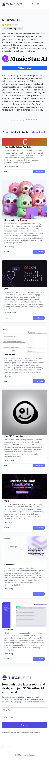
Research (8, 523)
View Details (39, 171)
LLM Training (9, 247)
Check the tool (26, 68)
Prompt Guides (10, 460)
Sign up (24, 725)
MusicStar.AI (11, 20)
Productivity (9, 376)
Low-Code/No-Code (11, 166)
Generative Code (11, 313)
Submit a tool (7, 746)
